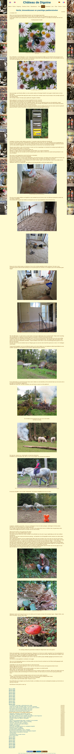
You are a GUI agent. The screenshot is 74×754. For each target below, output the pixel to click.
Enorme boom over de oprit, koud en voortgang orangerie (22, 730)
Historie (14, 6)
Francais (52, 753)
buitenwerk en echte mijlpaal (15, 727)
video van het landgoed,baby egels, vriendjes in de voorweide (23, 720)
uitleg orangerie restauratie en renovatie (18, 732)
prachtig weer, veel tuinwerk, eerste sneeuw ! (19, 711)
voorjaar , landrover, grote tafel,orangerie (18, 723)
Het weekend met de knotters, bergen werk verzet (20, 708)
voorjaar (11, 719)
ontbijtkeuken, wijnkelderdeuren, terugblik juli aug (20, 714)
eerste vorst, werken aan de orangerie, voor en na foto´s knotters (24, 707)
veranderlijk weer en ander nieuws (17, 734)
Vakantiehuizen (33, 6)
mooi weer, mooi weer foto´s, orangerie (18, 722)
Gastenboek (48, 6)
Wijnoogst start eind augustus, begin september (20, 717)
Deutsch (55, 753)
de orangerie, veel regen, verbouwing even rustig (20, 705)
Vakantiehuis (32, 753)
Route (56, 6)
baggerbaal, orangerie (14, 725)
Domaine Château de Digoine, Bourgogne (19, 718)
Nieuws (43, 6)
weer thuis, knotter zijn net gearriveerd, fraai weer (20, 710)
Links (52, 6)
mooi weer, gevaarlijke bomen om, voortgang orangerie (22, 726)
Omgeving (19, 6)
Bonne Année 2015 (13, 735)
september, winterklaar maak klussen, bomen (19, 713)
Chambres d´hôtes (26, 6)
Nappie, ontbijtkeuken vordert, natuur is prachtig (20, 721)
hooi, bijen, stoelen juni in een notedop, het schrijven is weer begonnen (25, 715)
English (50, 753)
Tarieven (60, 6)
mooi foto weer (12, 733)
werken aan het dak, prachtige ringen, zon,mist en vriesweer (23, 706)
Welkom (10, 6)
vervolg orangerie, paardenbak (16, 728)
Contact (64, 6)
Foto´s (39, 6)
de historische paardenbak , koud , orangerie (19, 729)
